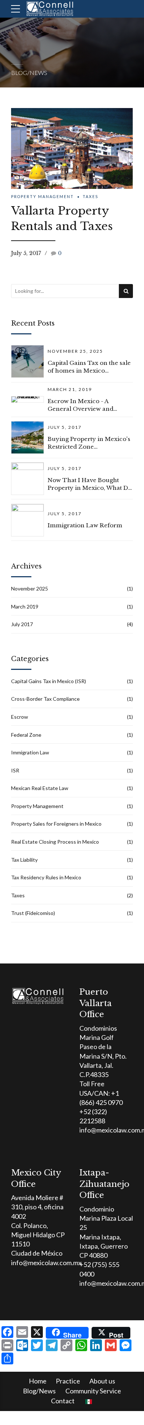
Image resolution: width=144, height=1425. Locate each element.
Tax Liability (24, 860)
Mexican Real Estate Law (39, 788)
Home (38, 1381)
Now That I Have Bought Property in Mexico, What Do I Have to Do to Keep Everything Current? (90, 484)
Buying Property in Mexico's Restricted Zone (89, 442)
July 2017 (22, 624)
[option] (72, 148)
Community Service (93, 1391)
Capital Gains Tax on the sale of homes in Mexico (89, 366)
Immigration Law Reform (85, 525)
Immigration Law (30, 752)
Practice (68, 1381)
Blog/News (39, 1391)
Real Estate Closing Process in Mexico (55, 842)
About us (102, 1381)
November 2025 (29, 588)
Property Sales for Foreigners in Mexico (56, 824)
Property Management (42, 196)
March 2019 (24, 606)
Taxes (90, 196)
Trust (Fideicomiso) (33, 913)
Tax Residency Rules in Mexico (46, 877)
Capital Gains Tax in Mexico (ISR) (48, 681)
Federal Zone (26, 735)
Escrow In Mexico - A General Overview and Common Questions (80, 405)
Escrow (19, 717)
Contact (63, 1401)
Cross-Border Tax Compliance (45, 699)
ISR (15, 770)
